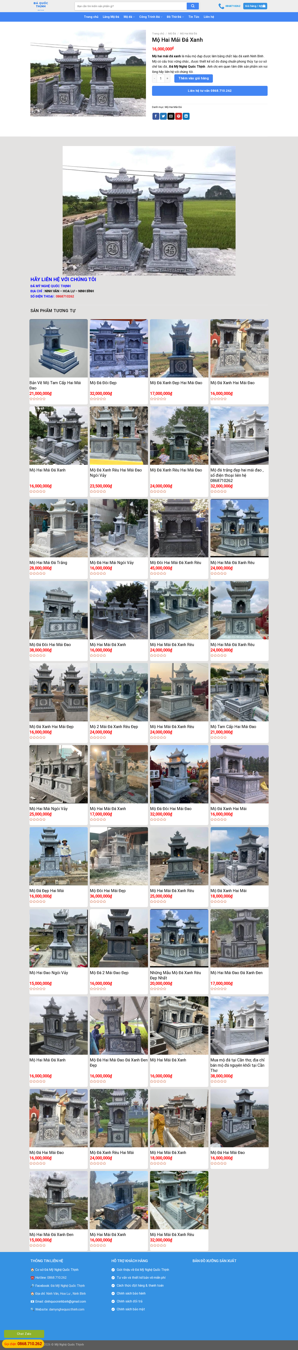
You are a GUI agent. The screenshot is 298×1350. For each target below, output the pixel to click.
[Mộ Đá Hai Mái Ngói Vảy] (119, 528)
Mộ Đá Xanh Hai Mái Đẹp (51, 726)
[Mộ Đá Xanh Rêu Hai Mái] (119, 1118)
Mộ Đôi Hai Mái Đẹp (108, 890)
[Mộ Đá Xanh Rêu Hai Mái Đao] (179, 435)
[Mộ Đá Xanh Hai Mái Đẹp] (58, 692)
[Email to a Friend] (170, 116)
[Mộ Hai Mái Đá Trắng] (58, 528)
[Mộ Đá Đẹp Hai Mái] (58, 856)
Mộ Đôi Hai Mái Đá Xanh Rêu (175, 562)
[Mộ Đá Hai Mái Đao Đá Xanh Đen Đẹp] (119, 1025)
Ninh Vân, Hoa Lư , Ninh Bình (66, 1294)
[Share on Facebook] (155, 116)
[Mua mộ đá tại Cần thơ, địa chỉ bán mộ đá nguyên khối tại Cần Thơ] (239, 1025)
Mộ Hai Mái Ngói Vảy (48, 808)
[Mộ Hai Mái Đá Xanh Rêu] (239, 528)
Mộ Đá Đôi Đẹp (103, 382)
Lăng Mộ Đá (111, 17)
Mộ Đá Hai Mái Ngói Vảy (112, 562)
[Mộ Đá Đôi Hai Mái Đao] (58, 610)
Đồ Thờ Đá (174, 17)
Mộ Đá (172, 33)
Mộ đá (128, 17)
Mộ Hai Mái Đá (188, 33)
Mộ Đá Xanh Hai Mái (228, 808)
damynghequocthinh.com (66, 1309)
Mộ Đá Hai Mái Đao (46, 1152)
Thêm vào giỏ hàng (193, 78)
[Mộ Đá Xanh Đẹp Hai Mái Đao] (179, 348)
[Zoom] (36, 111)
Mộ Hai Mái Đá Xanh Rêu (232, 562)
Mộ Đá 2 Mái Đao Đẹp (109, 972)
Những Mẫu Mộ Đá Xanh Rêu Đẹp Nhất (175, 975)
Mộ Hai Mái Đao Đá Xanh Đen (236, 972)
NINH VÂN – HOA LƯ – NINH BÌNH (69, 291)
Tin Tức (193, 17)
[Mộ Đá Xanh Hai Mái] (239, 774)
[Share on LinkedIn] (186, 116)
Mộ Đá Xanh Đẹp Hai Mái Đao (176, 382)
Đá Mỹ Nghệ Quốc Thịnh (68, 1286)
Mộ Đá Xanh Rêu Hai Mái (112, 1152)
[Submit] (193, 6)
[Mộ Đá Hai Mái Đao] (58, 1118)
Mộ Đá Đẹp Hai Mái (46, 890)
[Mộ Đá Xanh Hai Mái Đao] (239, 348)
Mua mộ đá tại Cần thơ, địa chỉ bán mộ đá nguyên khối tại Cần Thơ (237, 1065)
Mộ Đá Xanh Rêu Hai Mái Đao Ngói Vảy (116, 473)
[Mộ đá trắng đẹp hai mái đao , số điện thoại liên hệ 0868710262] (239, 435)
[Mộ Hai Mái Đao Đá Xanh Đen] (239, 938)
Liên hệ (209, 17)
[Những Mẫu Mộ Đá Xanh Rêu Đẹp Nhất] (179, 938)
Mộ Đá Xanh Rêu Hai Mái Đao (176, 470)
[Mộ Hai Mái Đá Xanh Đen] (58, 1200)
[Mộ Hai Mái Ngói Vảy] (58, 774)
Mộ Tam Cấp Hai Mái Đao (233, 726)
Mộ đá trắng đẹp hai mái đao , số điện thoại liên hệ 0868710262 (237, 475)
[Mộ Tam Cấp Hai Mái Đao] (239, 692)
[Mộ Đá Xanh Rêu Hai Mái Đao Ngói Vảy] (119, 435)
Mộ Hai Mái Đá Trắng (48, 562)
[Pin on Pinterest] (178, 116)
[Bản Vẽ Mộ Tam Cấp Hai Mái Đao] (58, 348)
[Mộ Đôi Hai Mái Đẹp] (119, 856)
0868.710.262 (57, 1278)
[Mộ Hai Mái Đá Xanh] (58, 435)
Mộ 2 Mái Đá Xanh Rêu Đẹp (114, 726)
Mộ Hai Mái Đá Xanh (47, 470)
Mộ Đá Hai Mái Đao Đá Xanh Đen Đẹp (119, 1063)
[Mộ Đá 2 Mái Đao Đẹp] (119, 938)
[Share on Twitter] (163, 116)
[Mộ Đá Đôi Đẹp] (119, 348)
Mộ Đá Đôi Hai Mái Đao (50, 644)
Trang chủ (91, 17)
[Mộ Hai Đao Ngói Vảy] (58, 938)
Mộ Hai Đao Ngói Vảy (48, 972)
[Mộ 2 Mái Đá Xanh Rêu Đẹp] (119, 692)
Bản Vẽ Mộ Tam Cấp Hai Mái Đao (55, 385)
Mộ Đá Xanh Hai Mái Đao (232, 382)
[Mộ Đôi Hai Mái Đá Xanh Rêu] (179, 528)
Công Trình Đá (149, 17)
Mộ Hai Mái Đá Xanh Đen (51, 1234)
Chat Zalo (24, 1334)
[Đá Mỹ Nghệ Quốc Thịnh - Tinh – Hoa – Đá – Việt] (49, 6)
